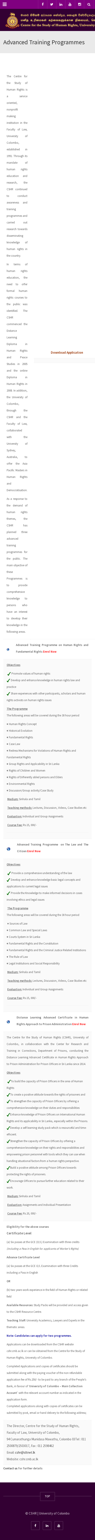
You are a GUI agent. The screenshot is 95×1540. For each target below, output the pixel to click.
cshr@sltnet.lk (25, 1452)
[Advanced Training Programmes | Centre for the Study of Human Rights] (47, 20)
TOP (47, 1496)
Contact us (10, 1468)
